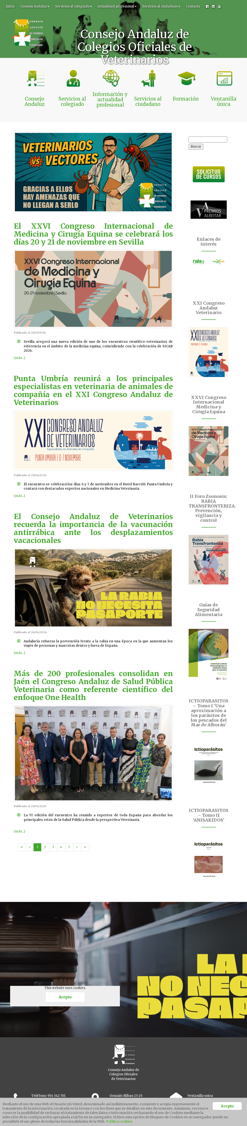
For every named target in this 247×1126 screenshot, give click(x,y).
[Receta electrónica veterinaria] (218, 261)
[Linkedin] (213, 6)
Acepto (65, 997)
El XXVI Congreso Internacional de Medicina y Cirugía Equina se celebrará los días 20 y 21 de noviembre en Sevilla (93, 234)
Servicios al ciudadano (160, 6)
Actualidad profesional (116, 6)
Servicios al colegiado (72, 6)
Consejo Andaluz (34, 6)
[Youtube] (219, 6)
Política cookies (119, 1121)
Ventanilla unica (200, 1096)
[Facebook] (207, 6)
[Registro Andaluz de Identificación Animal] (198, 261)
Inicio (10, 6)
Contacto (193, 6)
